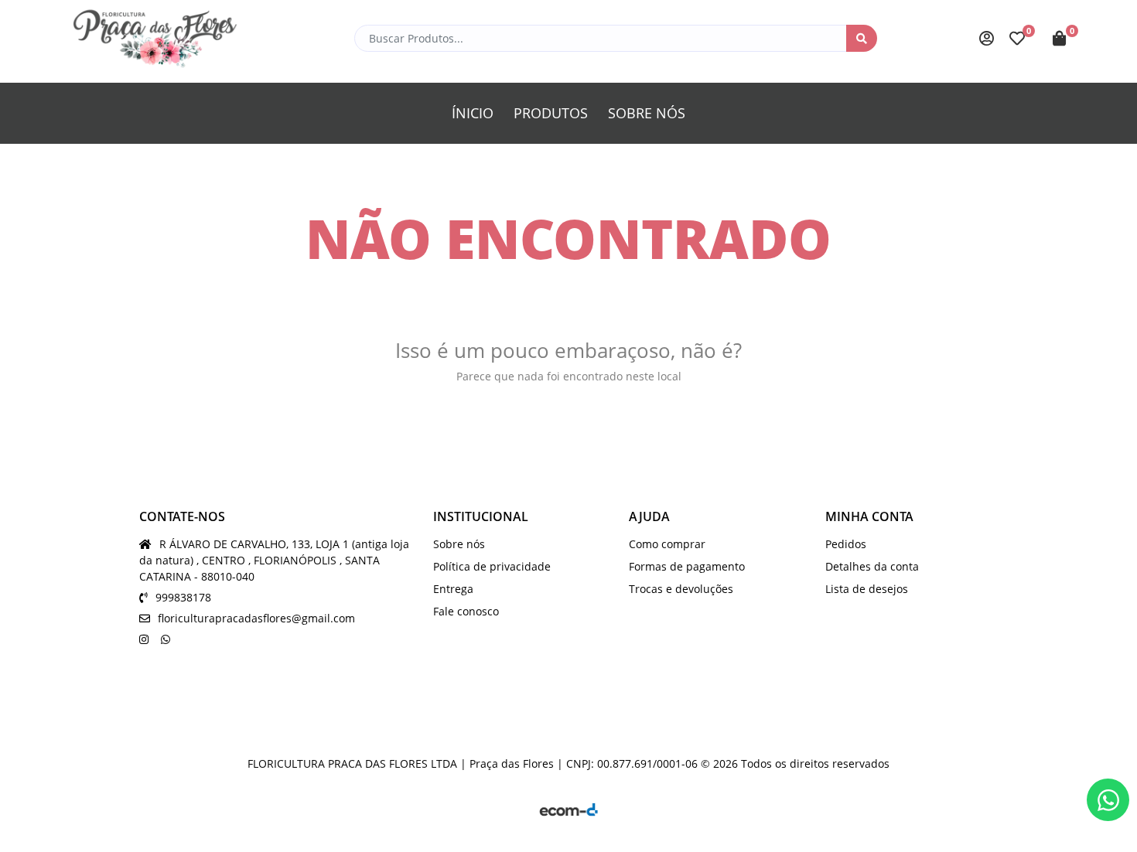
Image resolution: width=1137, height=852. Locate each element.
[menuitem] (472, 113)
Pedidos (845, 544)
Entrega (453, 588)
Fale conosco (466, 611)
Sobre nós (459, 544)
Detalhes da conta (872, 566)
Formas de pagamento (687, 566)
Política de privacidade (492, 566)
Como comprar (667, 544)
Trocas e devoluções (681, 588)
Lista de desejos (866, 588)
